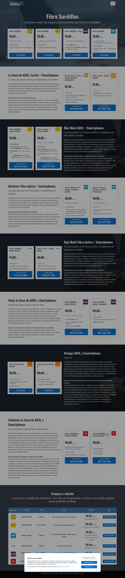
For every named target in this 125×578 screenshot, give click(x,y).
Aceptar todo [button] (89, 566)
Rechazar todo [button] (89, 562)
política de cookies (63, 566)
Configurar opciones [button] (89, 558)
